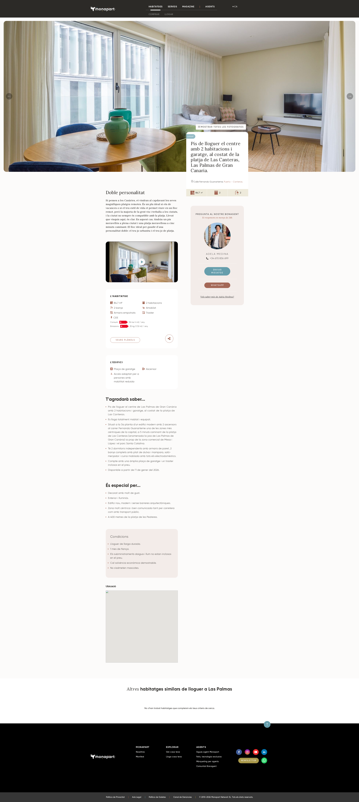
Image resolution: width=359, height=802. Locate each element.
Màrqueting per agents (207, 761)
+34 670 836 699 (218, 258)
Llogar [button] (169, 14)
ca (236, 6)
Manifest (140, 756)
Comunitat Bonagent (206, 766)
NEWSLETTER (248, 760)
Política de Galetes (157, 797)
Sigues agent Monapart (207, 752)
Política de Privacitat (115, 797)
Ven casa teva (173, 752)
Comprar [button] (154, 14)
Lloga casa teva (174, 756)
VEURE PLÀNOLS (125, 340)
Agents (210, 6)
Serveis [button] (172, 6)
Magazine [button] (188, 6)
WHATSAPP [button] (217, 285)
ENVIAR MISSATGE (217, 271)
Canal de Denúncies (182, 797)
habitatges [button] (156, 6)
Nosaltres (140, 752)
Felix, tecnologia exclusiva (209, 756)
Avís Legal (136, 797)
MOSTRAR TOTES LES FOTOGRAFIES (222, 127)
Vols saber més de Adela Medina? (217, 296)
